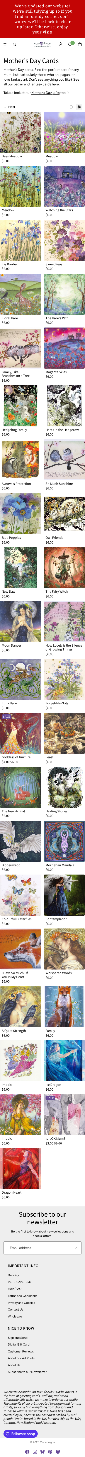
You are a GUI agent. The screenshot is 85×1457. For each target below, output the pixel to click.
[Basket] (80, 44)
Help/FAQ (15, 1289)
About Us (14, 1365)
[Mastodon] (57, 1451)
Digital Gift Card (18, 1344)
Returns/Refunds (19, 1282)
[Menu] (5, 44)
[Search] (14, 44)
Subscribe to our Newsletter (27, 1372)
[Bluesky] (42, 1451)
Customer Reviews (21, 1351)
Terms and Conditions (22, 1296)
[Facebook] (27, 1451)
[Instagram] (34, 1451)
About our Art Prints (21, 1358)
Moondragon (47, 1442)
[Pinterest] (50, 1451)
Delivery (13, 1275)
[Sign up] (75, 1247)
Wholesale (15, 1316)
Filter (11, 107)
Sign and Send (17, 1338)
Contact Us (15, 1309)
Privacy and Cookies (21, 1303)
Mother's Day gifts (45, 93)
